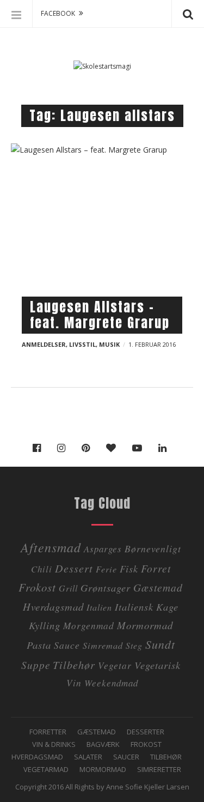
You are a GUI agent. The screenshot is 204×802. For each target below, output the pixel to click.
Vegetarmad (46, 769)
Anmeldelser (44, 344)
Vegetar (115, 665)
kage (167, 606)
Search (187, 13)
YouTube (139, 448)
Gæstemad (158, 587)
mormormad (145, 625)
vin (74, 682)
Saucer (126, 757)
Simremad (103, 645)
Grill (68, 588)
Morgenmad (88, 625)
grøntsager (106, 587)
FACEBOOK (58, 13)
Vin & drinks (54, 744)
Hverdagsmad (53, 606)
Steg (134, 645)
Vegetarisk (157, 665)
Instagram (64, 448)
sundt (160, 644)
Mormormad (102, 769)
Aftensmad (51, 547)
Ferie (106, 569)
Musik (109, 344)
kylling (44, 625)
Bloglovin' (113, 448)
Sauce (67, 645)
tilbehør (74, 664)
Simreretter (159, 769)
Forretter (47, 732)
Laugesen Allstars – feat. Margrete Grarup (100, 315)
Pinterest (88, 448)
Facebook (39, 448)
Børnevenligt (153, 548)
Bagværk (103, 744)
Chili (41, 569)
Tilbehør (166, 757)
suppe (35, 665)
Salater (88, 757)
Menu (16, 13)
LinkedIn (165, 448)
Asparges (103, 548)
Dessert (74, 567)
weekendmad (111, 683)
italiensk (134, 606)
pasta (39, 645)
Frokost (37, 587)
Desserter (145, 732)
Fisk (129, 568)
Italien (99, 607)
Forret (156, 568)
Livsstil (82, 344)
